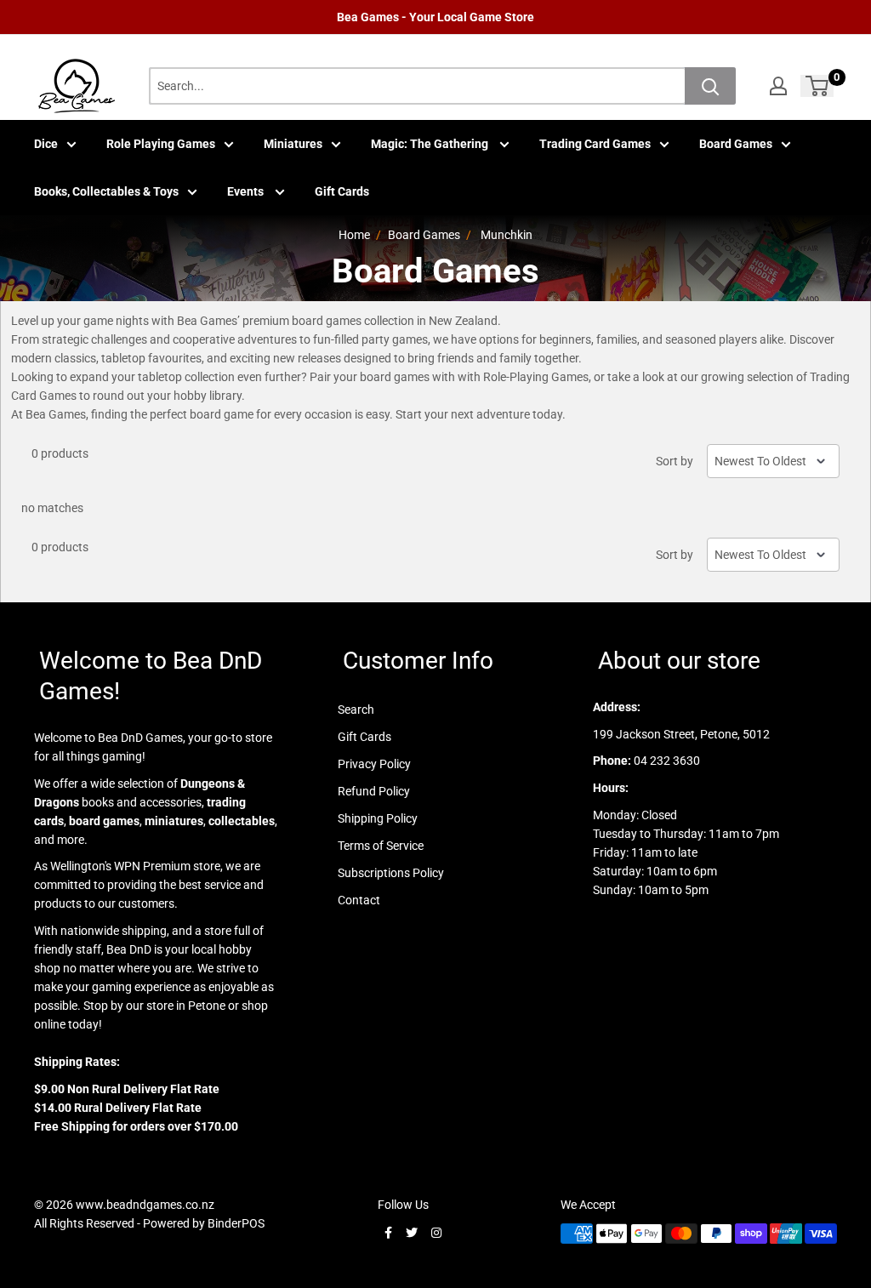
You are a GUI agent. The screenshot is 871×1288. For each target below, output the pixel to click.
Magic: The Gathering (431, 144)
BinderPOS (236, 1223)
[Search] (710, 86)
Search (356, 709)
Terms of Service (381, 845)
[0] (818, 86)
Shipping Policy (378, 818)
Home (354, 235)
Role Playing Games (160, 144)
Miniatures (293, 144)
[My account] (778, 86)
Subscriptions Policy (391, 873)
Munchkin (506, 235)
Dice (46, 144)
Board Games (735, 144)
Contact (359, 900)
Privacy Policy (374, 764)
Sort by (674, 461)
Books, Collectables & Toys (106, 191)
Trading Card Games (595, 144)
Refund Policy (374, 791)
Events (246, 191)
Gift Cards (342, 191)
